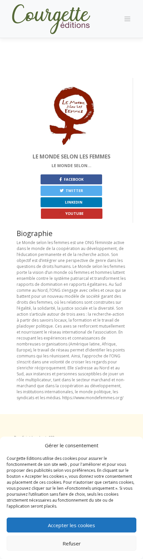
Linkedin (73, 202)
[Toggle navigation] (127, 19)
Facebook (73, 179)
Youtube (73, 213)
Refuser (72, 543)
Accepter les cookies (71, 525)
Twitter (74, 190)
